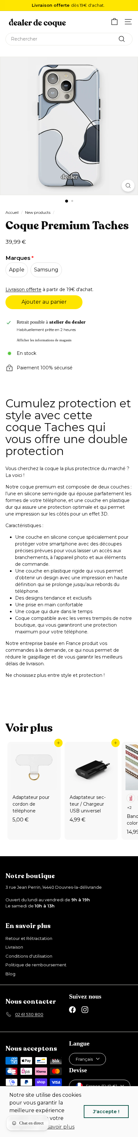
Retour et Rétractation (28, 938)
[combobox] (69, 39)
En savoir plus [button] (56, 1127)
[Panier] (114, 21)
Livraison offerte (23, 289)
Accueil (12, 212)
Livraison (14, 947)
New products (37, 212)
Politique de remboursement (35, 964)
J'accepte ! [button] (106, 1111)
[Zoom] (128, 186)
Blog (10, 973)
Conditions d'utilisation (28, 956)
